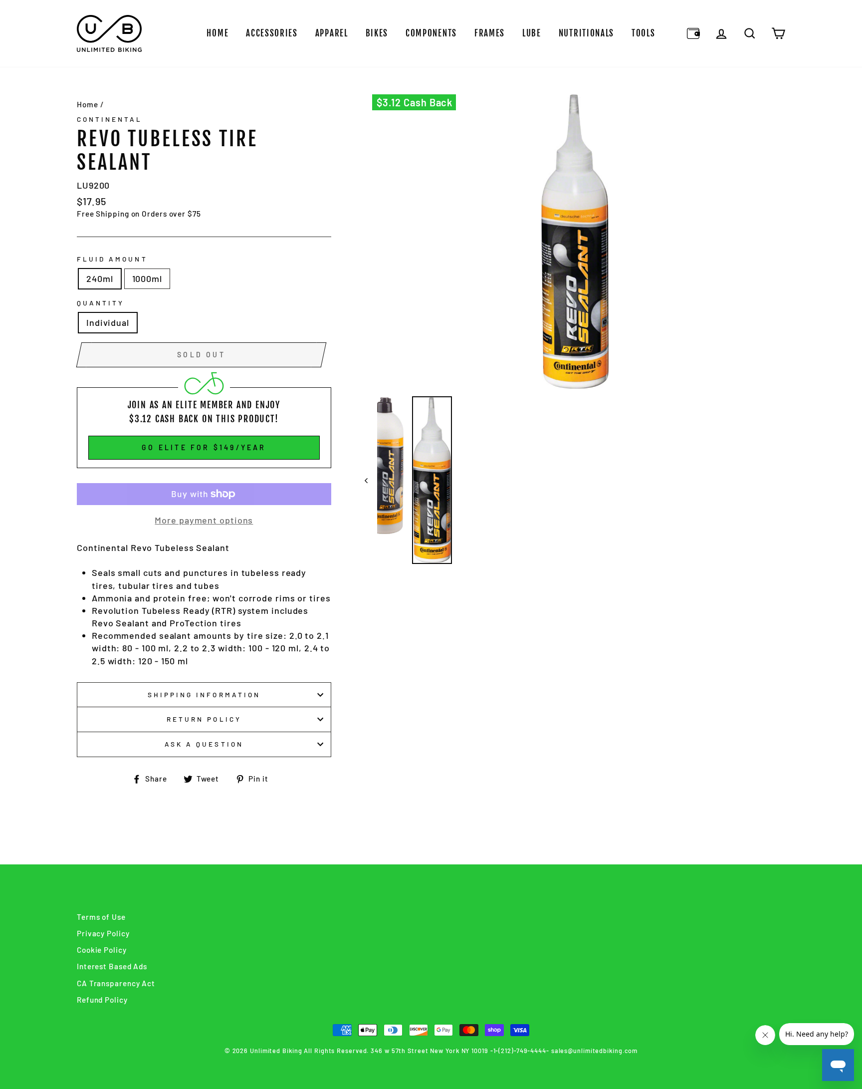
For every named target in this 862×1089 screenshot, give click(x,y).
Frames (489, 33)
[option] (575, 241)
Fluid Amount (112, 259)
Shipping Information (204, 694)
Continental (110, 119)
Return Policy (204, 719)
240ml (99, 278)
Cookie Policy (102, 949)
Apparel (331, 33)
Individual (107, 322)
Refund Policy (102, 999)
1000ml (147, 278)
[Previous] (371, 480)
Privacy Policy (103, 933)
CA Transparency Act (116, 983)
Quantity (100, 302)
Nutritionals (586, 33)
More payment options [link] (204, 520)
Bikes (377, 33)
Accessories (272, 33)
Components (431, 33)
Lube (531, 33)
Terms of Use (101, 916)
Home (217, 33)
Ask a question (204, 744)
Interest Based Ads (112, 966)
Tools (643, 33)
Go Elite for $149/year (204, 447)
